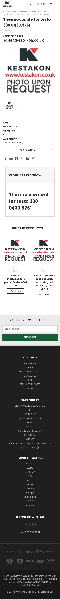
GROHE (30, 484)
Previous (4, 252)
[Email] (11, 158)
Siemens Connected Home (30, 418)
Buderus (30, 488)
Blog (30, 380)
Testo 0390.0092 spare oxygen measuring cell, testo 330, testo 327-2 (44, 282)
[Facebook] (5, 158)
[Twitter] (22, 158)
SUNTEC (30, 492)
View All (30, 505)
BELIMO (30, 422)
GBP (43, 4)
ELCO (30, 476)
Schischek (30, 414)
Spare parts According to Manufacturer (30, 443)
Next (56, 252)
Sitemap (30, 388)
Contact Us (30, 375)
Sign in (23, 384)
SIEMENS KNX (30, 435)
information (30, 367)
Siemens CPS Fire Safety (30, 430)
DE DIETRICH (30, 497)
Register (35, 384)
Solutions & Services (30, 371)
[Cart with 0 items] (50, 4)
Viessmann (30, 472)
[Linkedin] (27, 158)
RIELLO (30, 480)
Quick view (16, 291)
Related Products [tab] (27, 228)
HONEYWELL (30, 439)
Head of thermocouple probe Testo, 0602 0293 (15, 280)
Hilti (30, 410)
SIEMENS (30, 426)
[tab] (30, 175)
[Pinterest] (32, 158)
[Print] (16, 158)
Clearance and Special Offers (30, 406)
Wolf (30, 501)
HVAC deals (30, 363)
